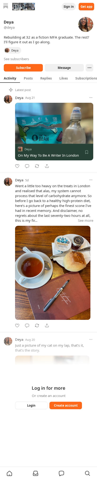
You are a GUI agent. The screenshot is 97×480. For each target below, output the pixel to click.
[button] (9, 473)
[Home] (5, 6)
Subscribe (23, 68)
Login (31, 405)
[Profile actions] (89, 67)
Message (64, 68)
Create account (66, 405)
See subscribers (16, 58)
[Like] (17, 166)
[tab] (10, 78)
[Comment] (27, 166)
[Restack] (37, 166)
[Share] (47, 166)
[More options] (91, 97)
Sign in (69, 6)
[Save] (86, 152)
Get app (86, 6)
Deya (19, 97)
